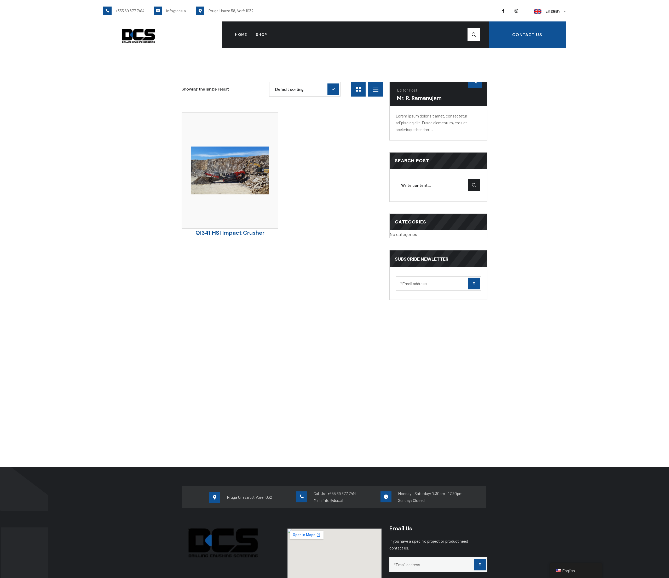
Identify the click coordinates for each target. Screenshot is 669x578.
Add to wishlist (221, 199)
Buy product (239, 201)
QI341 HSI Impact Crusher (229, 233)
